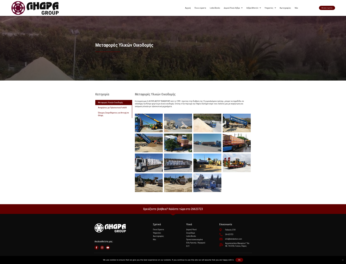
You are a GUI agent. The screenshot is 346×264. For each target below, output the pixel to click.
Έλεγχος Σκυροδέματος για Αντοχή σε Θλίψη (113, 114)
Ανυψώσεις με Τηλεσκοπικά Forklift (112, 107)
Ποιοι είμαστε (200, 8)
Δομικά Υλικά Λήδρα (232, 8)
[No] (342, 260)
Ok (239, 260)
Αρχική (188, 8)
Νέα (296, 8)
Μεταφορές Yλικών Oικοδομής (110, 102)
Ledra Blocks (215, 8)
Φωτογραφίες (285, 8)
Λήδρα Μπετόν (252, 8)
